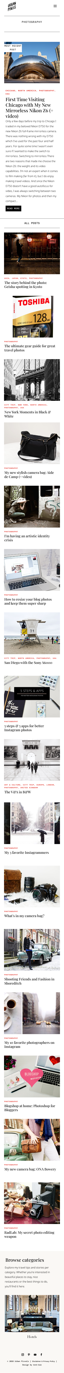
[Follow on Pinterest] (28, 1354)
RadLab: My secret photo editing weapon (29, 1234)
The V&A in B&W (17, 792)
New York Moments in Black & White (27, 414)
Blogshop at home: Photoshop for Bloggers (29, 1107)
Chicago (10, 91)
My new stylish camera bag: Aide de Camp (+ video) (29, 474)
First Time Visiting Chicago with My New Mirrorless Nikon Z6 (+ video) (29, 107)
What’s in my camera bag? (24, 915)
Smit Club (37, 1365)
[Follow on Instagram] (22, 1354)
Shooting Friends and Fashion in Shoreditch (29, 981)
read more (13, 208)
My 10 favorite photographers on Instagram (29, 1044)
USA (8, 94)
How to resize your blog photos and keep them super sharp (28, 601)
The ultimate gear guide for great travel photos (29, 348)
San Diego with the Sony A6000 (28, 662)
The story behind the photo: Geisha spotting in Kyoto (25, 284)
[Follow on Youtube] (35, 1354)
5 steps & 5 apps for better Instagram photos (24, 727)
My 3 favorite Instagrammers (26, 852)
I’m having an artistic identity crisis (27, 538)
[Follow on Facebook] (41, 1354)
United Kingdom (29, 788)
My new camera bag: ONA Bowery (30, 1169)
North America (27, 91)
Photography (47, 91)
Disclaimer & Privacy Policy (43, 1361)
